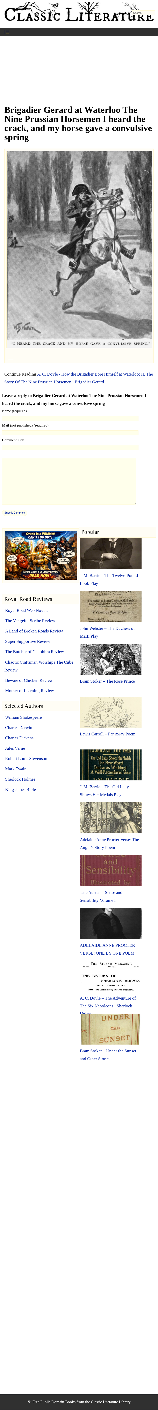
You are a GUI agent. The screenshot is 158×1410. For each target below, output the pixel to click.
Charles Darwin (18, 727)
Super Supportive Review (27, 641)
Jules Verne (15, 748)
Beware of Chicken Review (29, 680)
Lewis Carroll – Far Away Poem (107, 734)
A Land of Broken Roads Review (34, 631)
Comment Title (13, 440)
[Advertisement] (79, 72)
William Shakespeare (23, 717)
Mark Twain (16, 768)
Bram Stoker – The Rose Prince (107, 681)
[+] (42, 31)
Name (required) (14, 411)
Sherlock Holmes (20, 779)
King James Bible (20, 789)
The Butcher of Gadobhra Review (34, 651)
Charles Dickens (19, 737)
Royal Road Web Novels (26, 610)
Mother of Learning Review (29, 690)
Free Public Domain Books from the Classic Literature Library (82, 1402)
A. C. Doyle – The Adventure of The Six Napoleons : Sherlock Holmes (108, 1006)
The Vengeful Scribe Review (30, 620)
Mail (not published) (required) (25, 425)
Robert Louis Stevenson (26, 758)
